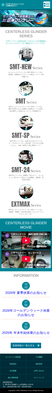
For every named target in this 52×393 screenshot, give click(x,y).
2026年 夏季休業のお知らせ (26, 293)
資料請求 (39, 364)
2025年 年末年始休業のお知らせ (26, 333)
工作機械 (39, 357)
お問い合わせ (39, 371)
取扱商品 (13, 364)
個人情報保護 (13, 378)
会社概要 (13, 371)
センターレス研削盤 (13, 357)
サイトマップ (39, 378)
